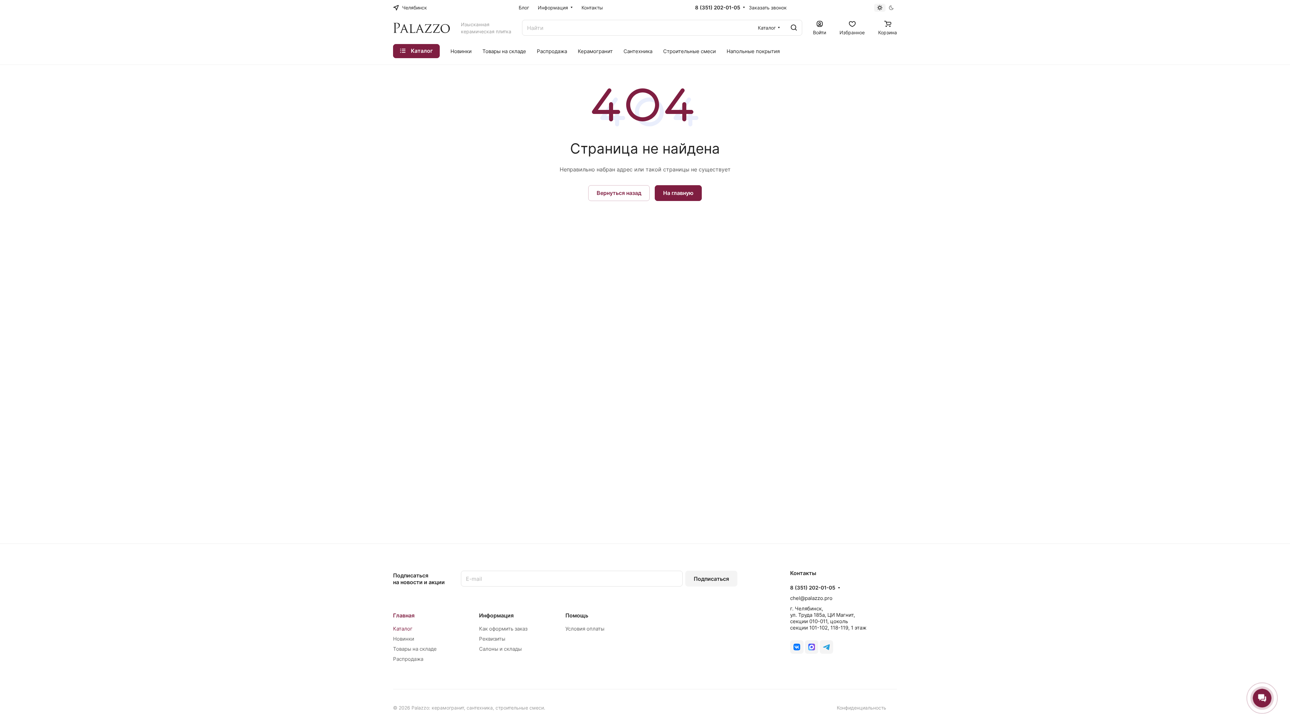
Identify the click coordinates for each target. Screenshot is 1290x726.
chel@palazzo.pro (811, 598)
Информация (496, 615)
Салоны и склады (500, 649)
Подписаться (711, 578)
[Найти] (793, 28)
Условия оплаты (584, 629)
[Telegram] (826, 647)
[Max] (811, 647)
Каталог (403, 629)
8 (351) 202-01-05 (717, 8)
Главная (404, 615)
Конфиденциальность (861, 708)
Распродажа (408, 659)
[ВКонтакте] (797, 647)
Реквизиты (492, 639)
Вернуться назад (619, 193)
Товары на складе (415, 649)
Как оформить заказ (503, 629)
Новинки (403, 639)
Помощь (576, 615)
